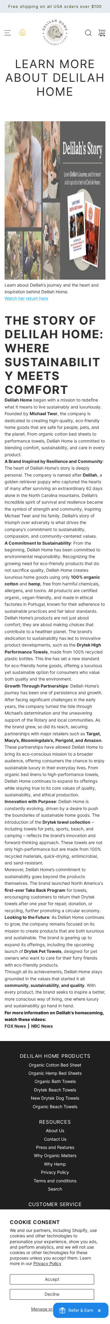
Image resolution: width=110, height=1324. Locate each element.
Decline (52, 1294)
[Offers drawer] (22, 32)
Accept (52, 1279)
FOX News (15, 1026)
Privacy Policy (47, 1263)
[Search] (88, 33)
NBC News (42, 1026)
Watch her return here (26, 298)
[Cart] (101, 33)
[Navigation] (7, 32)
